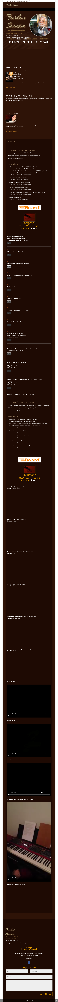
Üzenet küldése (45, 994)
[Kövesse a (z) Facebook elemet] (29, 962)
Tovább (8, 105)
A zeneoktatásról (11, 131)
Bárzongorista (10, 87)
